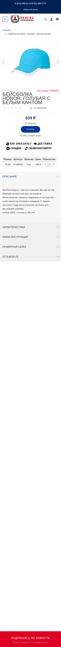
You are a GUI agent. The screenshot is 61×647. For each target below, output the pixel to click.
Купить (30, 129)
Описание (9, 176)
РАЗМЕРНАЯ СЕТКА (14, 246)
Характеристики (13, 227)
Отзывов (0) (10, 256)
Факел (6, 91)
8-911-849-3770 (39, 3)
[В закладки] (57, 42)
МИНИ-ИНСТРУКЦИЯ (15, 237)
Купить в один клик (30, 136)
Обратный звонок (30, 9)
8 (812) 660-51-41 (23, 3)
